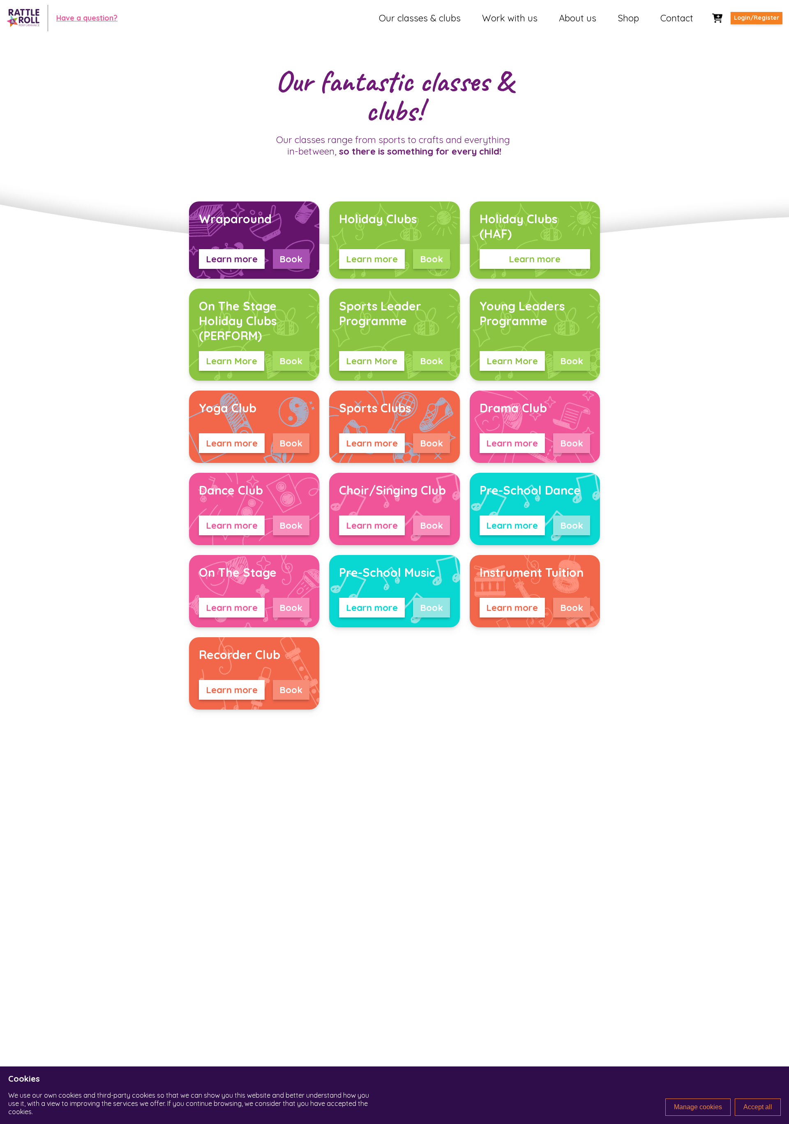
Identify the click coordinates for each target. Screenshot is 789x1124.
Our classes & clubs (420, 18)
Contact (676, 18)
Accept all (757, 1106)
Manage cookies (698, 1106)
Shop (628, 18)
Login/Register (756, 17)
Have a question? (87, 17)
